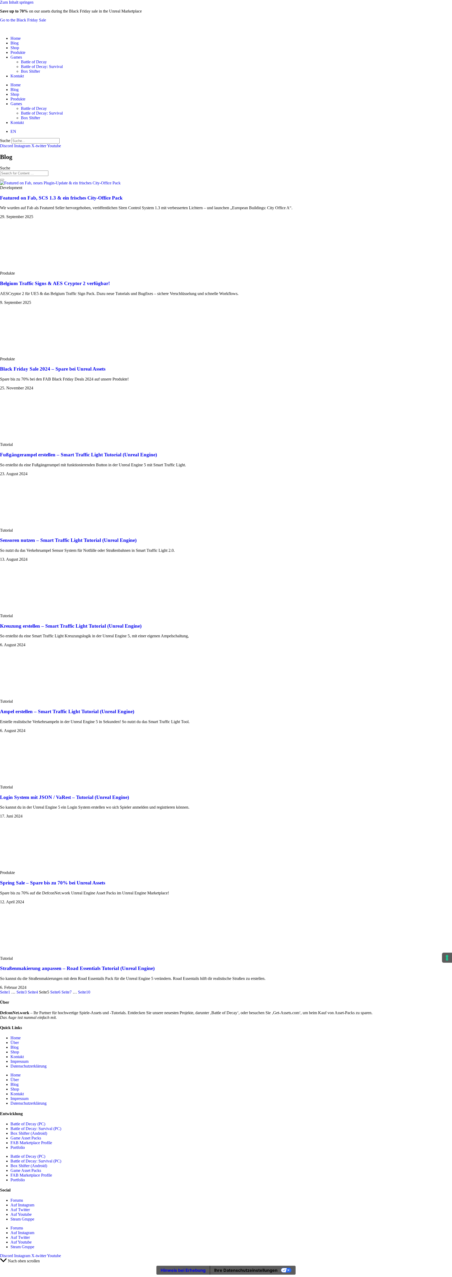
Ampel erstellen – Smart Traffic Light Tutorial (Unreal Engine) (67, 711)
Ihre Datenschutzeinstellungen (246, 1270)
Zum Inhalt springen (16, 2)
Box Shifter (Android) (28, 1133)
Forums (16, 1200)
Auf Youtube (21, 1214)
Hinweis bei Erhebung (183, 1270)
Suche (5, 140)
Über (14, 1042)
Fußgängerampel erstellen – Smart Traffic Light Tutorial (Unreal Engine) (78, 454)
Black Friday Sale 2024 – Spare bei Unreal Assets (52, 369)
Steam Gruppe (22, 1219)
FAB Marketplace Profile (31, 1142)
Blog (14, 43)
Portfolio (17, 1147)
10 (84, 992)
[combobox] (24, 173)
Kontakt (17, 76)
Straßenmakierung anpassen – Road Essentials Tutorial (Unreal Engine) (77, 968)
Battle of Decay (34, 62)
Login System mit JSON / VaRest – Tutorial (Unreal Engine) (64, 797)
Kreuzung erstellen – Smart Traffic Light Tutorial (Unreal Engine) (71, 626)
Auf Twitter (20, 1209)
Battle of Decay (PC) (27, 1124)
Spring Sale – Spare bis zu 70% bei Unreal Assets (52, 883)
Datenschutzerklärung (28, 1066)
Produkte (17, 52)
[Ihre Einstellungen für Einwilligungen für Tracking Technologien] (447, 958)
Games (16, 57)
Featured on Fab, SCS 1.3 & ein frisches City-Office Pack (61, 198)
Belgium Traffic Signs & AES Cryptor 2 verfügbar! (55, 283)
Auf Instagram (22, 1205)
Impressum (19, 1061)
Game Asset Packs (25, 1138)
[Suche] (2, 179)
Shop (14, 48)
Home (15, 38)
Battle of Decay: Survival (42, 66)
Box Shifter (30, 71)
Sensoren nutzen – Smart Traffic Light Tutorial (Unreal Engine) (68, 540)
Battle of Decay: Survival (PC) (35, 1128)
